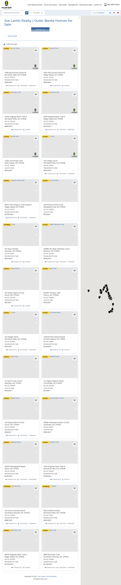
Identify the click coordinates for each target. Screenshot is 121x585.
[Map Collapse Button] (79, 17)
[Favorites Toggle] (118, 12)
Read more (12, 36)
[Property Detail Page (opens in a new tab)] (21, 58)
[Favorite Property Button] (35, 50)
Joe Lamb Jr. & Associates (47, 576)
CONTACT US (40, 29)
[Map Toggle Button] (110, 12)
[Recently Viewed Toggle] (114, 12)
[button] (5, 58)
